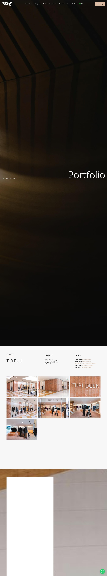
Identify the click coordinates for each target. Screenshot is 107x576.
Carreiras (62, 4)
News (68, 4)
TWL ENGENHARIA (9, 178)
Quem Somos (29, 4)
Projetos (37, 4)
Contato (74, 4)
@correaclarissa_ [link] (87, 361)
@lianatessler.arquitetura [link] (89, 363)
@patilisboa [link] (78, 363)
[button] (102, 571)
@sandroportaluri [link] (86, 367)
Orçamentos (53, 4)
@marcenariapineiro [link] (87, 365)
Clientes (44, 4)
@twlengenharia (86, 359)
